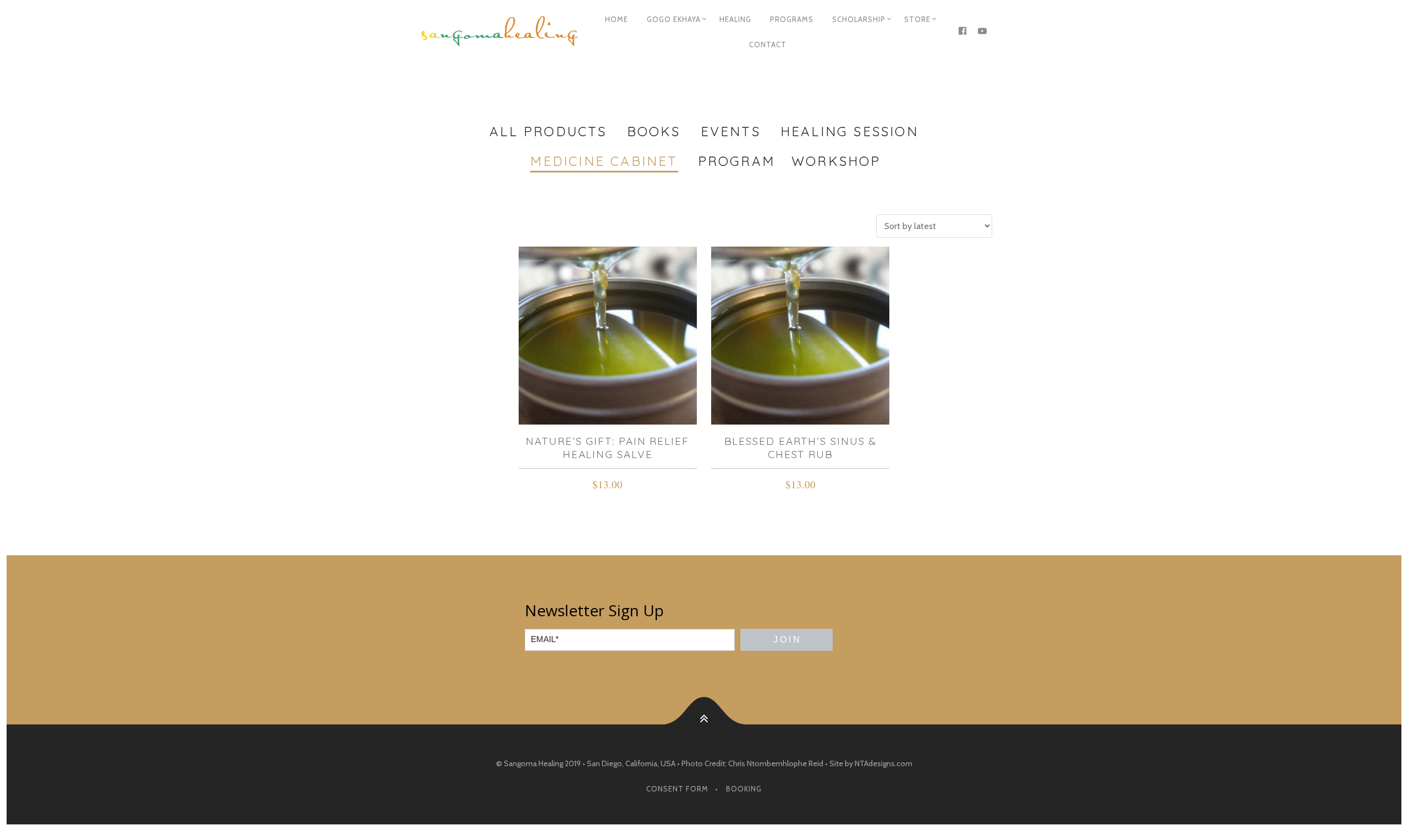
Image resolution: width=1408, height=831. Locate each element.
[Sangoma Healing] (499, 32)
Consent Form (677, 788)
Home (616, 19)
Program (736, 161)
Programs (791, 19)
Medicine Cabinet (604, 161)
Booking (744, 788)
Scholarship (859, 19)
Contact (768, 44)
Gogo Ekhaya (674, 19)
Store (917, 19)
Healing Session (849, 131)
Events (731, 131)
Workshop (836, 161)
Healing (735, 19)
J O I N (786, 639)
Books (654, 131)
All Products (548, 131)
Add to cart (607, 486)
